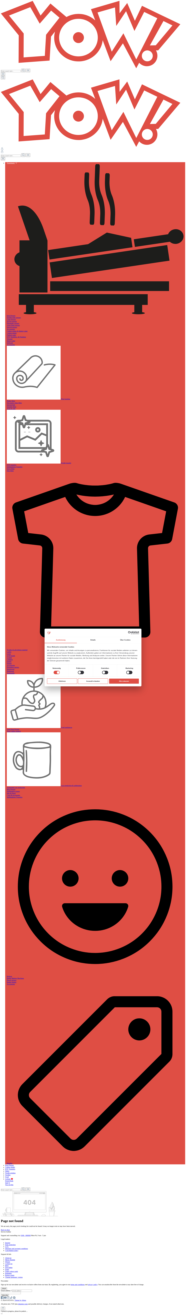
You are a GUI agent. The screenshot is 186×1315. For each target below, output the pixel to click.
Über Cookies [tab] (125, 640)
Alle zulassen (124, 681)
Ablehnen (62, 681)
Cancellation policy (11, 1250)
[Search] (23, 70)
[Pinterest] (14, 1298)
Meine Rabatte (10, 1260)
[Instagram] (8, 1298)
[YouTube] (5, 1298)
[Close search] (3, 158)
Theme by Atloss (20, 1300)
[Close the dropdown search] (28, 70)
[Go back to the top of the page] (3, 1308)
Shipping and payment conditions (16, 1249)
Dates (7, 1269)
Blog (7, 1266)
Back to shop (5, 1230)
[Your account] (2, 149)
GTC (7, 1247)
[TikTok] (11, 1298)
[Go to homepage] (93, 68)
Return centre (9, 1275)
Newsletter (8, 1267)
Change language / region (14, 1277)
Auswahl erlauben (93, 681)
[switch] (81, 672)
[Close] (2, 1313)
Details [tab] (93, 640)
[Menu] (3, 74)
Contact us (8, 1264)
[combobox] (11, 71)
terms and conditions (78, 1284)
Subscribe (5, 1295)
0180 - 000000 (26, 1235)
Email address (6, 1291)
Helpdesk (8, 1273)
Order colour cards (11, 1271)
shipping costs (23, 1304)
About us (8, 1258)
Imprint (7, 1243)
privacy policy (93, 1284)
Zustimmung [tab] (61, 640)
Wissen (7, 1262)
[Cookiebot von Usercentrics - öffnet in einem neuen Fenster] (129, 632)
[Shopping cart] (2, 152)
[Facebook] (2, 1298)
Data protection (10, 1245)
